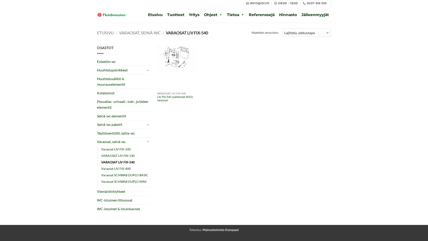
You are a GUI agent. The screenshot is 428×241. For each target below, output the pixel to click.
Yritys (194, 14)
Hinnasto (288, 14)
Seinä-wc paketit (109, 124)
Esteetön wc (106, 61)
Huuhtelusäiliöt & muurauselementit (111, 82)
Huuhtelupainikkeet (112, 70)
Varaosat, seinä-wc (139, 32)
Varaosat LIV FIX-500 (116, 149)
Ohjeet (210, 14)
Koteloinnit (106, 93)
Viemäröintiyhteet (111, 191)
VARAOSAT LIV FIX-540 (118, 162)
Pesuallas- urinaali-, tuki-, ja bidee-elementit (123, 104)
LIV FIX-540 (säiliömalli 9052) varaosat (175, 99)
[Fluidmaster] (111, 15)
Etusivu (155, 14)
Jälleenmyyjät (315, 14)
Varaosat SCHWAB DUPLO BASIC (124, 175)
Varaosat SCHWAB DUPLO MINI (123, 181)
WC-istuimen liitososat (114, 200)
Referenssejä (262, 14)
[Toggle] (147, 70)
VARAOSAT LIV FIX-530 (118, 156)
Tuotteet (175, 14)
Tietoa (233, 14)
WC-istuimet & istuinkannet (118, 209)
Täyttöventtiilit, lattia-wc (116, 133)
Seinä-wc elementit (111, 116)
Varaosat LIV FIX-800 (116, 168)
